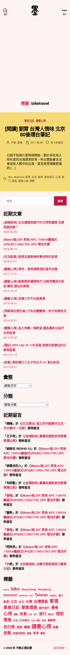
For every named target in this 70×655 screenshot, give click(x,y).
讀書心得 (41, 120)
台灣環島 (41, 601)
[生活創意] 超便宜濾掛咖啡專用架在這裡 (30, 256)
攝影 (16, 614)
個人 (60, 595)
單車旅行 (49, 177)
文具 (30, 614)
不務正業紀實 (24, 648)
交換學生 (53, 595)
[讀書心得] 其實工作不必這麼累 (24, 298)
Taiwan (41, 595)
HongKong (44, 589)
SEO (31, 595)
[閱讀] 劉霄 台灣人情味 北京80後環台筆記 (35, 131)
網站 (38, 620)
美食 (44, 620)
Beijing (6, 589)
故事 (23, 613)
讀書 (27, 627)
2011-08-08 (36, 142)
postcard (23, 595)
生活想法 (24, 620)
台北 (21, 602)
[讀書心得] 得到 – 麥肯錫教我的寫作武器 (30, 269)
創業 (6, 602)
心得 (58, 177)
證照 (19, 627)
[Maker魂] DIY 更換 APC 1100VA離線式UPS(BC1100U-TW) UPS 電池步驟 (34, 453)
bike (10, 177)
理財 (60, 613)
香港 (36, 633)
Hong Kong (29, 589)
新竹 (35, 614)
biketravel (19, 177)
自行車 (9, 626)
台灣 (29, 601)
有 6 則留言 (57, 142)
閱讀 (32, 180)
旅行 (42, 613)
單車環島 (29, 607)
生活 (15, 620)
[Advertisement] (35, 64)
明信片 (51, 614)
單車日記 (29, 120)
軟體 (55, 627)
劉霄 (27, 177)
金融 (7, 632)
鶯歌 (42, 633)
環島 (14, 180)
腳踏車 (52, 620)
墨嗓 (19, 142)
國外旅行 (44, 608)
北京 (34, 177)
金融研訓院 (19, 633)
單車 (40, 177)
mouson (10, 595)
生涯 (33, 620)
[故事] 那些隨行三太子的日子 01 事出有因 (31, 362)
